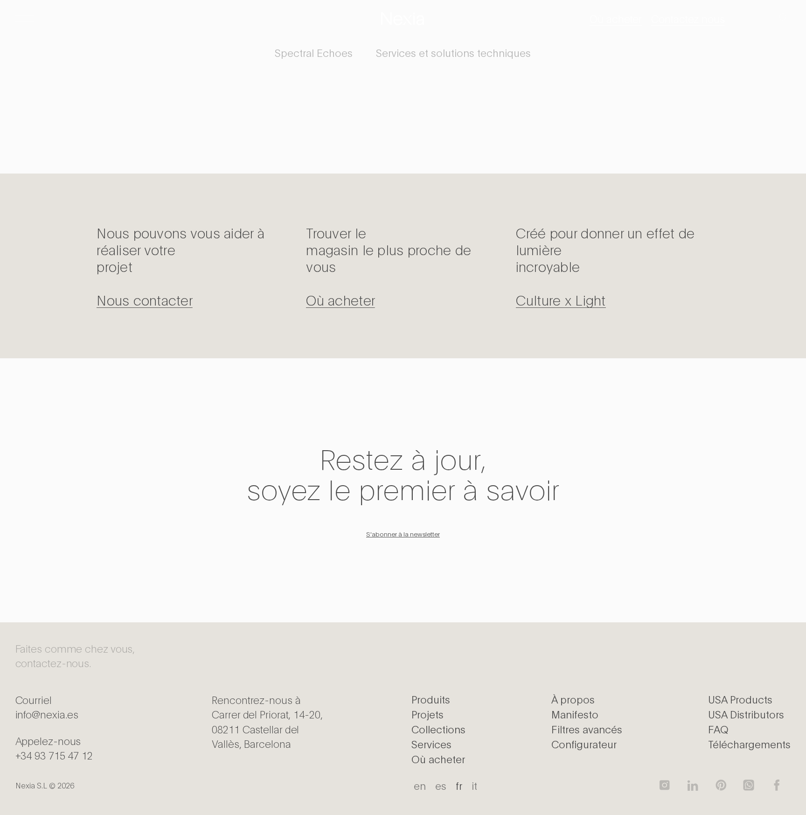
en (420, 785)
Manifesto (574, 713)
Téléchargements (749, 743)
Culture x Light (561, 299)
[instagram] (665, 785)
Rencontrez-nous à (267, 721)
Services (431, 743)
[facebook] (777, 785)
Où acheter (616, 18)
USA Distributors (746, 713)
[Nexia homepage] (402, 18)
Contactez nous (688, 18)
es (440, 785)
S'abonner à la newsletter (403, 533)
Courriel (47, 706)
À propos (573, 698)
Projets (427, 713)
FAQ (718, 728)
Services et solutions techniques (453, 52)
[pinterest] (721, 785)
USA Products (740, 698)
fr (459, 785)
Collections (438, 728)
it (474, 785)
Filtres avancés (586, 728)
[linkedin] (693, 785)
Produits (430, 698)
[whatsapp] (749, 785)
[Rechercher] (783, 18)
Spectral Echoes (314, 52)
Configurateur (584, 743)
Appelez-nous (54, 747)
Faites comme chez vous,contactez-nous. (75, 655)
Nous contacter (145, 299)
